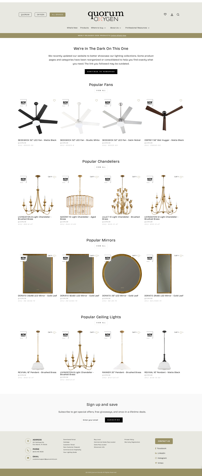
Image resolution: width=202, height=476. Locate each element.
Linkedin (161, 453)
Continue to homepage (101, 72)
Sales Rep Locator (100, 444)
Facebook (161, 448)
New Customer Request (71, 447)
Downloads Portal (69, 439)
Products (84, 28)
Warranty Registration (132, 442)
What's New (72, 28)
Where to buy (97, 28)
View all (101, 90)
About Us (114, 28)
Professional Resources (136, 28)
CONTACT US (164, 441)
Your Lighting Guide (70, 452)
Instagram (162, 458)
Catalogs (66, 442)
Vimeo (160, 463)
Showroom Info (99, 447)
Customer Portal (69, 444)
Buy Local (97, 439)
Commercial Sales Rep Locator (105, 442)
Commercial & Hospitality (72, 450)
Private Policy (129, 439)
